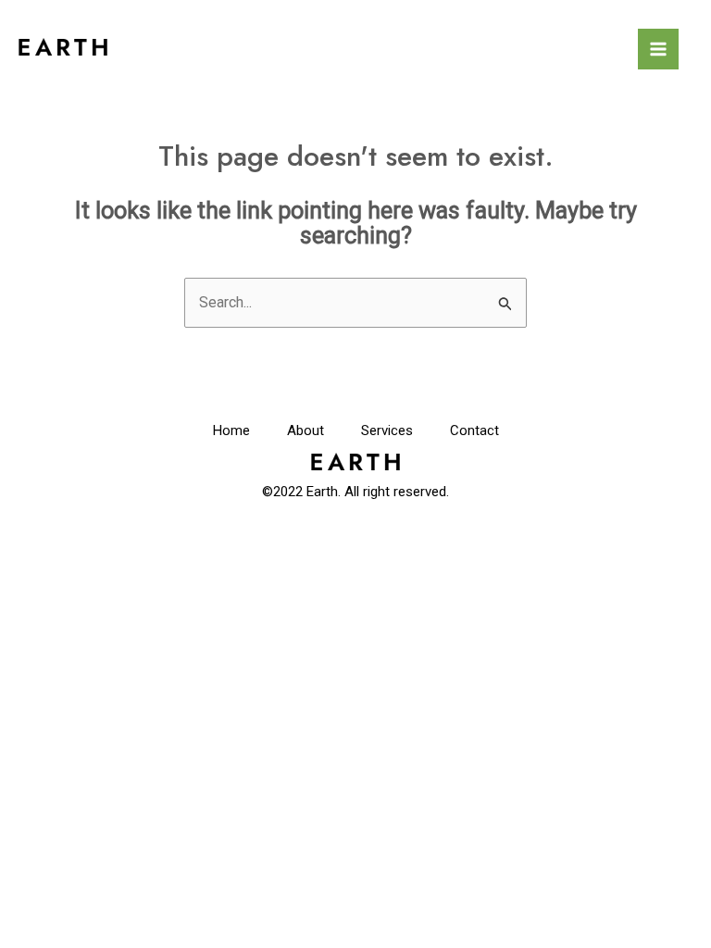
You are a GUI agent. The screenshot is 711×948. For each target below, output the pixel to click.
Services (387, 430)
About (305, 430)
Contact (474, 430)
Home (231, 430)
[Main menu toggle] (658, 49)
